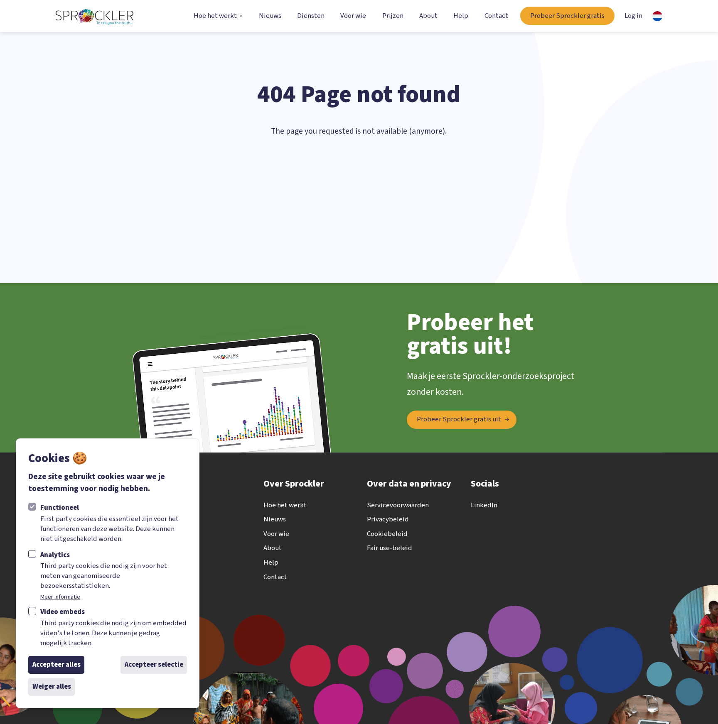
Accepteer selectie (154, 665)
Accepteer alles (56, 665)
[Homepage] (94, 16)
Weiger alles (51, 687)
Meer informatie (60, 597)
